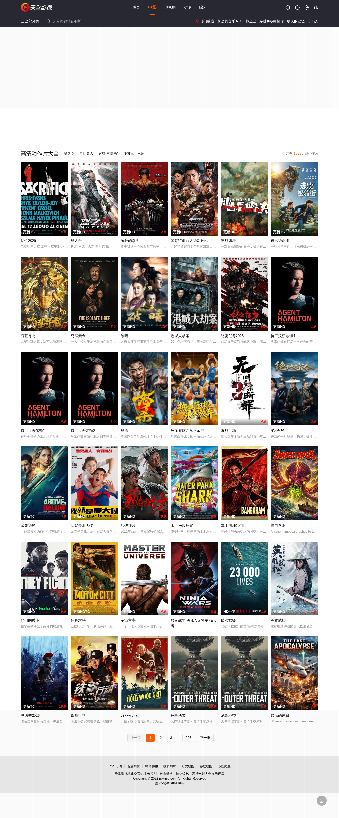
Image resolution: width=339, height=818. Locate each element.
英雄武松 (278, 620)
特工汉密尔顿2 (83, 430)
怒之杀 (76, 241)
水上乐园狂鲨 (182, 525)
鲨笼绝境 (28, 525)
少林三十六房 (134, 153)
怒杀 (124, 430)
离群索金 (78, 336)
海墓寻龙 (28, 336)
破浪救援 (228, 620)
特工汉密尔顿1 (33, 430)
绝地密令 (278, 430)
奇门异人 (86, 153)
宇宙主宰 (128, 620)
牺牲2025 (28, 241)
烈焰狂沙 (128, 525)
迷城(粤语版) (108, 153)
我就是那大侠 (82, 525)
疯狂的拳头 (130, 241)
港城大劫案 (180, 336)
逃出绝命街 (280, 241)
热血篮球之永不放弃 (187, 430)
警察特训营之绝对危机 (189, 241)
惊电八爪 (278, 525)
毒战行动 (228, 430)
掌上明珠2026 (232, 525)
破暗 (124, 336)
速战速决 (228, 241)
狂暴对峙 (78, 620)
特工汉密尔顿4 (283, 336)
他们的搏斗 (30, 620)
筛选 (69, 153)
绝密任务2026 (232, 336)
